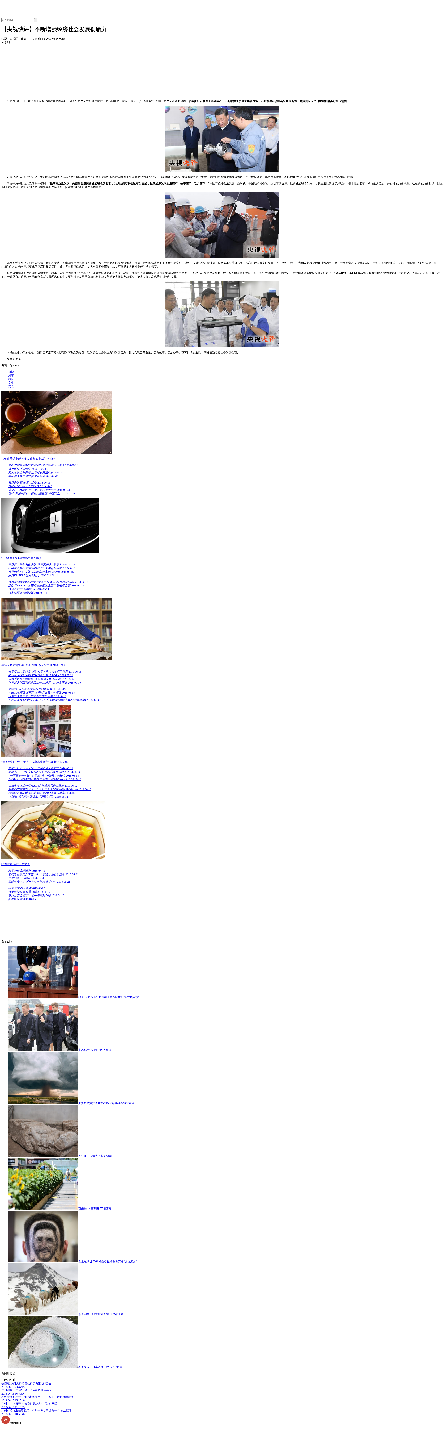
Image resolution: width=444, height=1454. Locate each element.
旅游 (11, 371)
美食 (11, 386)
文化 (11, 382)
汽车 (11, 375)
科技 (11, 379)
